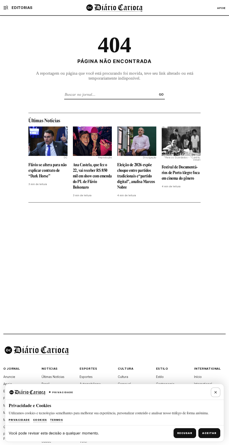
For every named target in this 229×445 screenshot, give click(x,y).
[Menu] (5, 7)
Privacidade (19, 419)
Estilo (160, 377)
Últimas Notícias (53, 377)
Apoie (221, 8)
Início (198, 377)
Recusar (184, 433)
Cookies (40, 419)
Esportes (86, 377)
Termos (56, 419)
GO (161, 94)
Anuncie (9, 377)
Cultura (123, 377)
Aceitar (209, 433)
